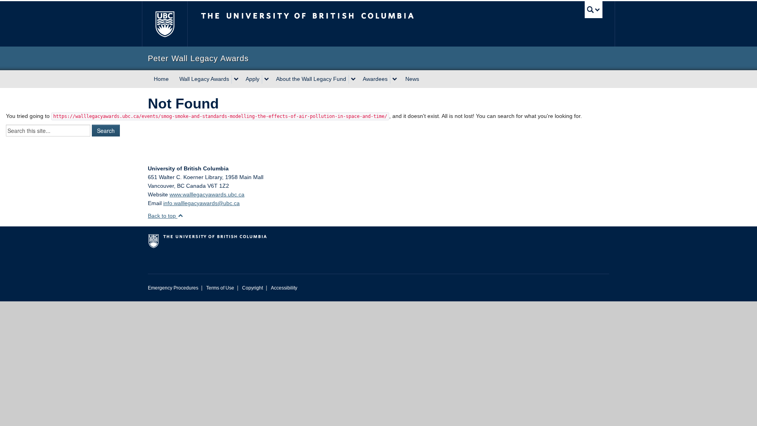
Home (161, 79)
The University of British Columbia (164, 24)
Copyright (252, 288)
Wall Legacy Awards (204, 79)
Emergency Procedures (173, 288)
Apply (252, 79)
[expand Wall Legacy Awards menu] (236, 79)
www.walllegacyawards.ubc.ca (207, 194)
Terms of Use (220, 288)
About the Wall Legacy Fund (311, 79)
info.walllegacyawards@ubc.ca (201, 203)
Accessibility (284, 288)
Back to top (162, 216)
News (412, 79)
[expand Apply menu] (266, 79)
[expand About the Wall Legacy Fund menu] (353, 79)
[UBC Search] (593, 9)
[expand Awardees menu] (394, 79)
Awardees (375, 79)
